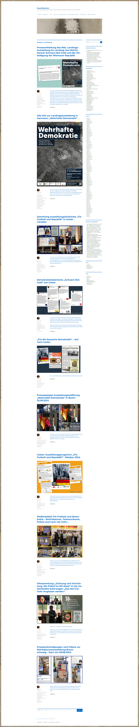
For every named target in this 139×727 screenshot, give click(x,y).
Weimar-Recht (89, 108)
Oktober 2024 (89, 134)
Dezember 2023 (89, 144)
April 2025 (88, 127)
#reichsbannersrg (40, 99)
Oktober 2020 (89, 183)
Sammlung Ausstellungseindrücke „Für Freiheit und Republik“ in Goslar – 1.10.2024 (59, 219)
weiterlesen (52, 107)
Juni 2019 (88, 201)
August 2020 (89, 185)
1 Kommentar (39, 331)
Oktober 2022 (89, 158)
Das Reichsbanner (90, 75)
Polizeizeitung (89, 101)
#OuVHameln (83, 14)
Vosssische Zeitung (90, 107)
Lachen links (89, 87)
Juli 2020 (88, 186)
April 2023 (88, 151)
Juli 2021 (88, 173)
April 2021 (88, 176)
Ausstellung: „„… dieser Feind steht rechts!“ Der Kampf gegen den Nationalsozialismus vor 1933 (94, 61)
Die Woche (88, 80)
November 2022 (89, 157)
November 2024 (89, 133)
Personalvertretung (90, 93)
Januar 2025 (89, 130)
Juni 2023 (88, 149)
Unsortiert (88, 104)
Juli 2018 (88, 214)
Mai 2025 (88, 126)
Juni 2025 (88, 125)
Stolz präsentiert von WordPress (54, 722)
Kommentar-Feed (90, 267)
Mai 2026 (88, 118)
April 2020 (88, 190)
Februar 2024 (89, 142)
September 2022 (89, 159)
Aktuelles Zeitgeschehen (91, 71)
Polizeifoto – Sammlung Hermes (92, 98)
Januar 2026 (89, 120)
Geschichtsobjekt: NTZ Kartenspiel (93, 54)
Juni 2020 (88, 187)
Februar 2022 (89, 165)
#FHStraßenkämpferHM (73, 14)
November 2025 (89, 121)
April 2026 (88, 119)
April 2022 (88, 162)
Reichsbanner (43, 440)
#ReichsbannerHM (63, 14)
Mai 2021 (88, 175)
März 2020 (88, 191)
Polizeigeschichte (90, 99)
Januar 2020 (89, 193)
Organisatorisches (90, 92)
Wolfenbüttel (42, 572)
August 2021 (89, 171)
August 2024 (89, 136)
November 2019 (89, 195)
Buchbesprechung (90, 74)
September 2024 (89, 135)
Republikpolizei (43, 8)
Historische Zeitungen (90, 84)
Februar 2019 (89, 206)
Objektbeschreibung (90, 91)
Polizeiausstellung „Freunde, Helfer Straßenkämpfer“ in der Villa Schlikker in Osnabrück (94, 232)
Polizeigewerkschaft (90, 100)
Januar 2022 (89, 166)
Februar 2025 (89, 129)
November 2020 (89, 182)
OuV (42, 636)
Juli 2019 (88, 200)
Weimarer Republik (90, 109)
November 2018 (89, 209)
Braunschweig (39, 697)
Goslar (43, 266)
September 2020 (89, 184)
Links (51, 14)
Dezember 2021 (89, 167)
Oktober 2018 (89, 210)
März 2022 (88, 163)
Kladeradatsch (89, 86)
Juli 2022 (88, 160)
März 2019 (88, 204)
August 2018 (89, 212)
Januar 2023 (89, 154)
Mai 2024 (88, 138)
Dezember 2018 (89, 208)
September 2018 (89, 211)
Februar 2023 (89, 153)
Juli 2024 (88, 137)
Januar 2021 (89, 179)
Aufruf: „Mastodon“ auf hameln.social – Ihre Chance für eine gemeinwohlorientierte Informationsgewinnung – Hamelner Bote (94, 250)
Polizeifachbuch (89, 96)
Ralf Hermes (39, 93)
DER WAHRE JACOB (90, 77)
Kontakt (55, 14)
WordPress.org (89, 268)
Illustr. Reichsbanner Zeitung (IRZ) (93, 85)
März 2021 (88, 177)
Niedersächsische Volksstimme (92, 88)
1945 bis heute (89, 70)
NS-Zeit (88, 90)
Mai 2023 (88, 150)
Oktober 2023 (89, 146)
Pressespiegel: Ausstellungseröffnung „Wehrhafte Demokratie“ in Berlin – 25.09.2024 (58, 398)
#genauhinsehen (91, 14)
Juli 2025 (88, 124)
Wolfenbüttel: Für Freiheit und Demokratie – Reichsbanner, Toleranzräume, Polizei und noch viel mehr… (58, 519)
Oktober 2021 (89, 169)
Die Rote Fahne (89, 79)
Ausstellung (39, 96)
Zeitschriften (89, 110)
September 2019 (89, 198)
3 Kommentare (39, 208)
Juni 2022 (88, 161)
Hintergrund (45, 14)
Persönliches (89, 94)
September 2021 (89, 170)
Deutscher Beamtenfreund (91, 78)
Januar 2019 (89, 207)
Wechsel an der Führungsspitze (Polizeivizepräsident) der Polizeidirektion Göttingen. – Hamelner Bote (94, 235)
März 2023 (88, 152)
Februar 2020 (89, 192)
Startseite (39, 14)
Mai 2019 (88, 202)
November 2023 (89, 145)
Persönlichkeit (89, 95)
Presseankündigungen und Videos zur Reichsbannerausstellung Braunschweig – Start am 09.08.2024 (58, 650)
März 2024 (88, 141)
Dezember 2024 (89, 132)
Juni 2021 (88, 174)
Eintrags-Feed (89, 266)
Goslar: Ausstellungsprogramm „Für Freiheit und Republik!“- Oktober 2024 (58, 456)
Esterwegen (39, 635)
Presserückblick (89, 102)
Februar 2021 (89, 178)
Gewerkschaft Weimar (90, 83)
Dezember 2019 (89, 194)
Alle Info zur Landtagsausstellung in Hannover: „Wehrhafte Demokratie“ (57, 117)
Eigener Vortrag (89, 82)
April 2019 (88, 203)
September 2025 (89, 122)
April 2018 (88, 216)
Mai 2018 (88, 215)
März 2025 (88, 128)
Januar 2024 (89, 143)
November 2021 (89, 168)
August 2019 (89, 199)
